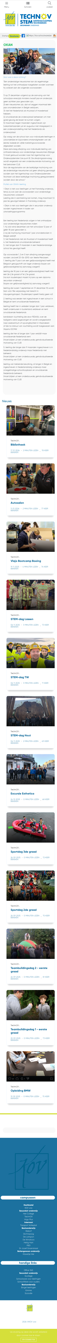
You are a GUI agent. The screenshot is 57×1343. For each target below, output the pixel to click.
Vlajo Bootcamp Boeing (26, 561)
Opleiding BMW (21, 1090)
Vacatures (14, 36)
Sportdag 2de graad (24, 909)
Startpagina (7, 36)
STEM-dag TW (20, 677)
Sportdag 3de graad (24, 851)
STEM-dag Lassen (22, 619)
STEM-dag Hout (21, 735)
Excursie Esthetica (22, 793)
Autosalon (17, 502)
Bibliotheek (18, 444)
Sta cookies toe (28, 1340)
